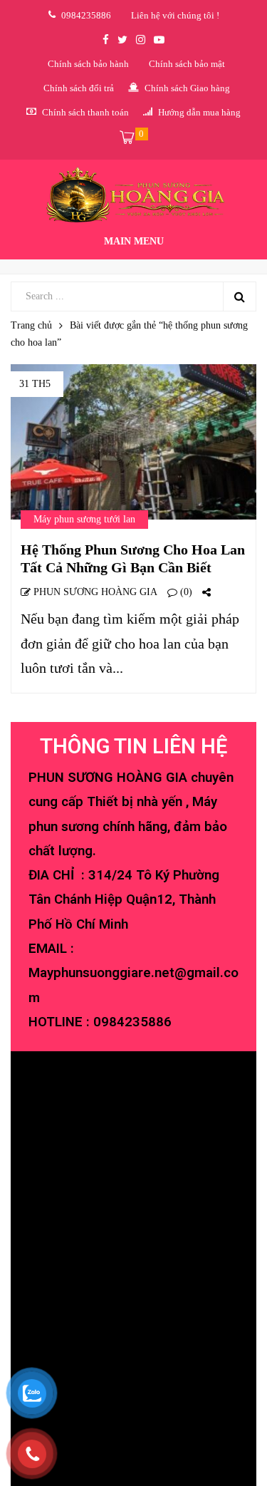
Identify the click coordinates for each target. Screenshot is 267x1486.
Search (239, 296)
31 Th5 (35, 383)
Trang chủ (31, 325)
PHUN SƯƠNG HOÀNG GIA (94, 592)
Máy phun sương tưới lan (84, 519)
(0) (184, 592)
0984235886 (132, 1022)
